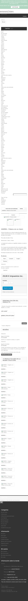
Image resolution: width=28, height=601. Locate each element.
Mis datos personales (6, 555)
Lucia (2, 60)
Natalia (2, 64)
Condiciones (4, 537)
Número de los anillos (6, 541)
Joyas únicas (4, 545)
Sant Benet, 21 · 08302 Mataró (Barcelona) (13, 566)
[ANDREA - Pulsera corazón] (7, 447)
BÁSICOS (3, 77)
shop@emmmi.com (11, 574)
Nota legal (3, 535)
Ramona (3, 51)
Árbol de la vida (4, 106)
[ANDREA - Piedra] (7, 395)
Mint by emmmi (4, 108)
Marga (2, 91)
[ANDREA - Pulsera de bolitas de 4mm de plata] (7, 477)
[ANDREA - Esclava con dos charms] (7, 432)
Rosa (2, 71)
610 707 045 (14, 591)
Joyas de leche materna (6, 75)
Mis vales (3, 557)
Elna (2, 97)
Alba (2, 68)
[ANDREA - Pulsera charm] (10, 222)
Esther (2, 36)
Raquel (2, 48)
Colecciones (3, 35)
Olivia (2, 55)
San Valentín (4, 107)
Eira (2, 85)
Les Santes (3, 95)
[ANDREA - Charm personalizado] (7, 388)
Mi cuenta (4, 549)
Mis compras (4, 551)
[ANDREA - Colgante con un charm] (7, 373)
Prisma (2, 73)
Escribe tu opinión (5, 268)
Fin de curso (3, 114)
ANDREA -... (4, 369)
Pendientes (3, 110)
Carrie (2, 101)
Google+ (18, 258)
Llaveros (3, 204)
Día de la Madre (4, 112)
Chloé (2, 67)
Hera (2, 99)
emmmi (4, 11)
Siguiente (22, 222)
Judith (2, 41)
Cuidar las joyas (5, 539)
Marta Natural (4, 49)
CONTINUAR (15, 7)
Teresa (2, 43)
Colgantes (3, 201)
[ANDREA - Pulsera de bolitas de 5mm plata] (7, 484)
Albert (2, 88)
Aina (2, 104)
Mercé (2, 63)
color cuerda (4, 311)
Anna (2, 65)
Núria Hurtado (4, 40)
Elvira (2, 59)
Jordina (2, 83)
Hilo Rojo (3, 57)
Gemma (3, 61)
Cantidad (5, 280)
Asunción (3, 69)
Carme (2, 56)
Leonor (2, 44)
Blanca (2, 47)
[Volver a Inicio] (2, 209)
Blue (2, 81)
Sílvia (2, 92)
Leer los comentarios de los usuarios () (9, 266)
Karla (2, 52)
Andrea (2, 93)
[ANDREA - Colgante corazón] (7, 439)
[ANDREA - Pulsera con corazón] (7, 454)
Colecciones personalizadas (7, 87)
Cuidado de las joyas (5, 116)
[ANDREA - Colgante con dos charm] (7, 380)
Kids (2, 89)
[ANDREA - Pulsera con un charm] (7, 402)
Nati (2, 76)
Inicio (2, 32)
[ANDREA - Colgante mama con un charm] (7, 462)
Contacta (25, 16)
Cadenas (3, 80)
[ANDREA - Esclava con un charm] (7, 424)
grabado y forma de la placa (8, 315)
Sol (2, 84)
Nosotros (3, 533)
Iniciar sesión (4, 14)
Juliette (2, 37)
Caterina (3, 39)
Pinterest (5, 261)
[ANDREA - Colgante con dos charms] (7, 365)
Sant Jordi (3, 115)
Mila (2, 53)
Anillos (2, 198)
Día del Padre (4, 33)
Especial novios (5, 543)
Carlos (2, 103)
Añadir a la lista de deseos (8, 292)
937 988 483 (9, 590)
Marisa (2, 45)
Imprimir (5, 270)
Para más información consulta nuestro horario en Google (13, 581)
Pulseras (3, 111)
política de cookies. (22, 5)
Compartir (11, 258)
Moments (3, 100)
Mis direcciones (4, 553)
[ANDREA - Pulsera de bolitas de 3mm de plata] (7, 469)
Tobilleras (3, 79)
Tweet (4, 258)
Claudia (2, 72)
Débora (2, 96)
